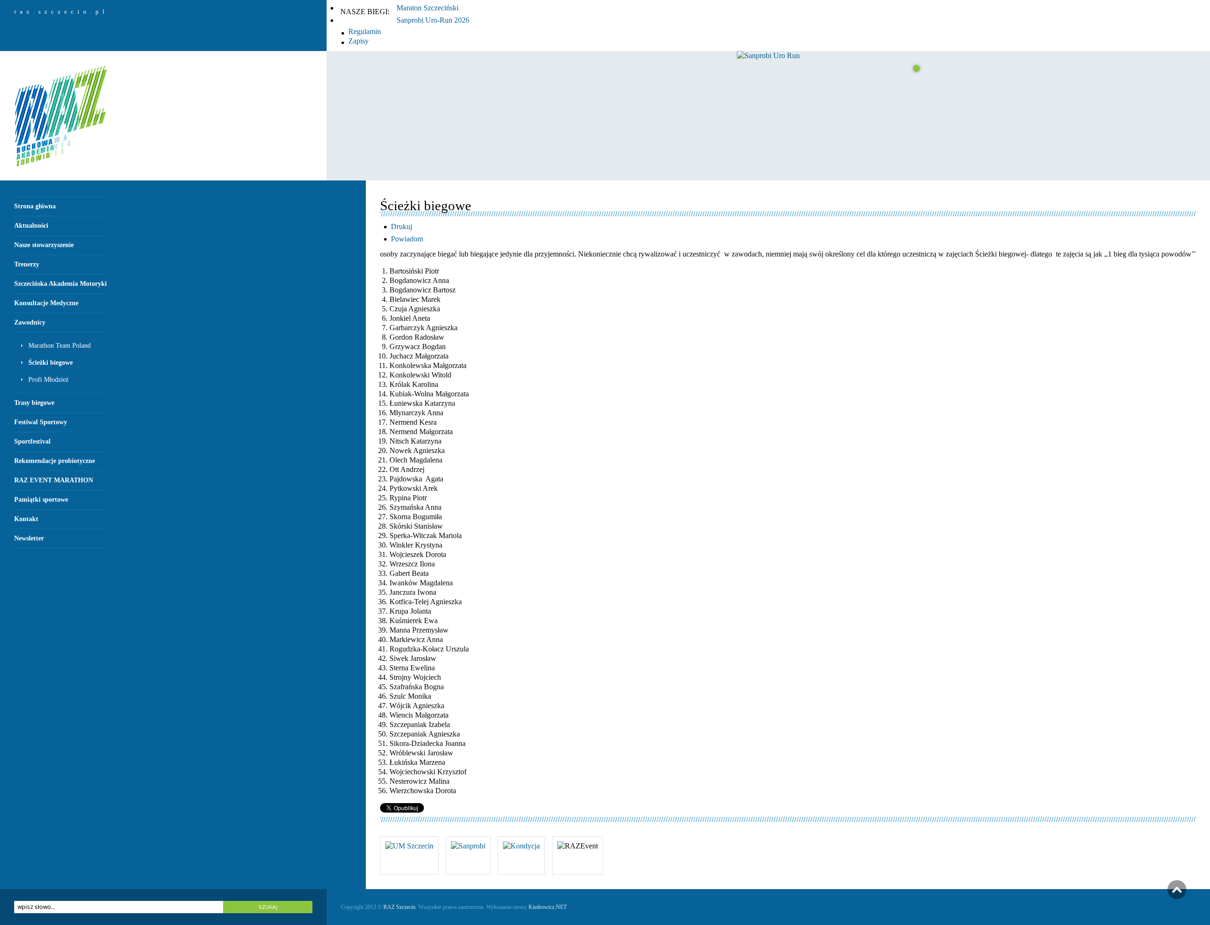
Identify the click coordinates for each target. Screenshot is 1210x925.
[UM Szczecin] (409, 846)
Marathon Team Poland (59, 345)
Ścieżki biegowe (50, 362)
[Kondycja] (521, 846)
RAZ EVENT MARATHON (53, 480)
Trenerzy (26, 264)
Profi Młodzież (48, 379)
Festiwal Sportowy (40, 422)
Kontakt (26, 518)
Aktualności (31, 225)
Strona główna (35, 206)
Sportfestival (32, 441)
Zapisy (358, 41)
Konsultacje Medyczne (46, 303)
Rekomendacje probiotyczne (54, 460)
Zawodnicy (29, 322)
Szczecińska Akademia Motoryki (60, 283)
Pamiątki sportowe (41, 499)
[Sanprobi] (468, 846)
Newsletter (29, 538)
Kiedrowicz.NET (547, 907)
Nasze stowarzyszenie (44, 244)
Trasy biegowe (34, 402)
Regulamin (364, 31)
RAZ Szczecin (399, 907)
